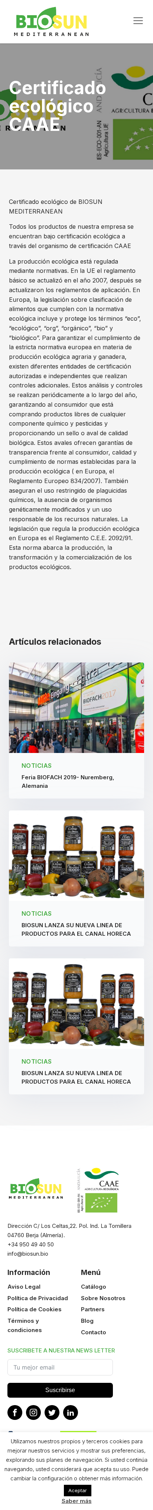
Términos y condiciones (24, 1325)
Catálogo (93, 1286)
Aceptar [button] (77, 1490)
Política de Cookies (34, 1309)
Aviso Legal (23, 1286)
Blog (87, 1320)
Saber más (77, 1500)
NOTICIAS (37, 765)
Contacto (93, 1332)
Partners (93, 1309)
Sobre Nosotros (103, 1298)
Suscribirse (60, 1390)
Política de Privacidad (37, 1298)
